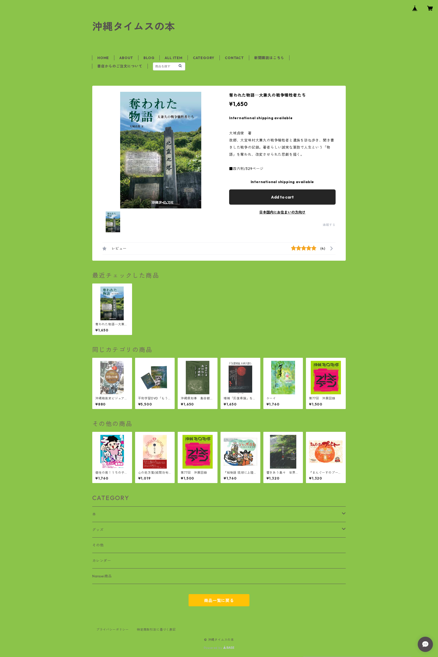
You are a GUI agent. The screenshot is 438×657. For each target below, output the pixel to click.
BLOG (148, 58)
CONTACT (234, 58)
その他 (97, 545)
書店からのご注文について (119, 66)
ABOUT (126, 58)
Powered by (213, 648)
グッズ (97, 529)
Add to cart (282, 197)
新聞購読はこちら (269, 58)
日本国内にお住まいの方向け (282, 212)
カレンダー (101, 560)
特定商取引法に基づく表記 (156, 629)
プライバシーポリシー (112, 629)
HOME (103, 58)
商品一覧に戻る (219, 600)
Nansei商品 (102, 576)
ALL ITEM (173, 58)
